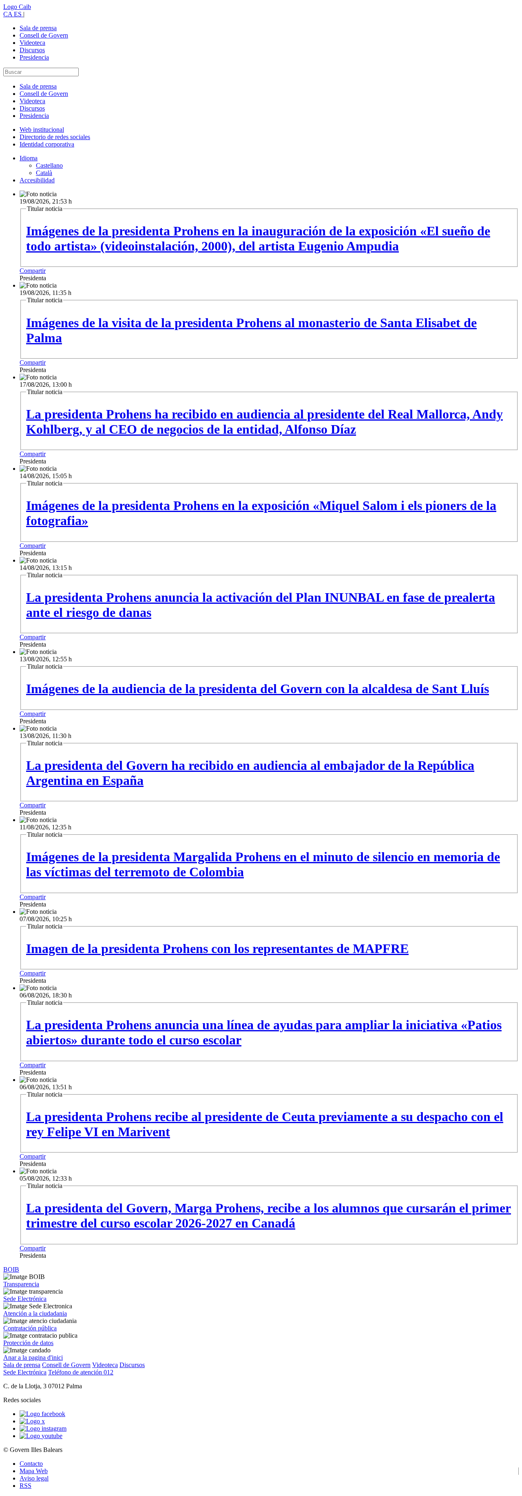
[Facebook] (42, 1413)
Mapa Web (34, 1470)
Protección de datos (28, 1342)
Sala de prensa (38, 27)
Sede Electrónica (24, 1298)
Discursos (32, 50)
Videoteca (32, 42)
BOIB (11, 1269)
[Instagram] (43, 1428)
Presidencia (34, 57)
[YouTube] (41, 1435)
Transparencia (21, 1284)
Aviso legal (34, 1478)
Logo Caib (17, 6)
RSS (25, 1485)
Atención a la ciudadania (35, 1313)
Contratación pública (30, 1328)
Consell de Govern (44, 35)
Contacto (31, 1463)
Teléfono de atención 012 (80, 1372)
